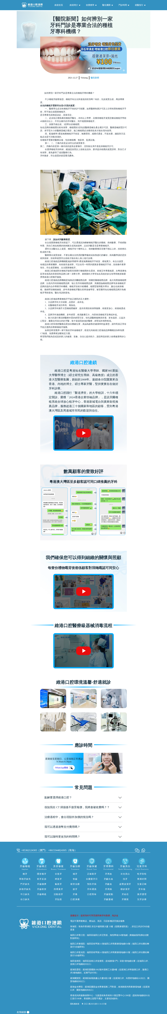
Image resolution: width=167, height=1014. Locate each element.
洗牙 (125, 879)
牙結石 (125, 894)
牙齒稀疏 (41, 894)
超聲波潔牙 (125, 884)
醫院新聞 (95, 78)
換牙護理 (142, 894)
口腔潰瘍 (75, 899)
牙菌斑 (125, 899)
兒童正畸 (142, 884)
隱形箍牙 (41, 874)
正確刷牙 (92, 874)
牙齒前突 (41, 889)
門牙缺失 (25, 884)
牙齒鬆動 (108, 894)
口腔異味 (92, 894)
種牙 (25, 874)
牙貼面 (58, 899)
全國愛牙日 (92, 879)
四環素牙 (58, 889)
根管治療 (75, 884)
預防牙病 (92, 884)
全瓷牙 (58, 874)
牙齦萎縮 (108, 899)
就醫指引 (139, 5)
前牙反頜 (41, 879)
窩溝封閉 (142, 879)
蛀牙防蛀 (142, 874)
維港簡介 (74, 5)
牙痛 (75, 894)
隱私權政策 (74, 1004)
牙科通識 (92, 889)
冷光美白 (125, 874)
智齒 (75, 879)
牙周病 (108, 889)
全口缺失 (25, 899)
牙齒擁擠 (41, 884)
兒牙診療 (142, 899)
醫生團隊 (106, 5)
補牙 (75, 874)
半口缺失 (25, 894)
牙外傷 (141, 889)
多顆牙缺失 (25, 889)
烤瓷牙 (58, 879)
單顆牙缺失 (25, 879)
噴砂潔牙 (125, 889)
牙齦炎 (108, 884)
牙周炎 (108, 874)
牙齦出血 (108, 879)
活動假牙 (58, 894)
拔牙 (75, 889)
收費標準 (90, 5)
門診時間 (123, 5)
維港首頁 (59, 5)
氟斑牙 (58, 884)
